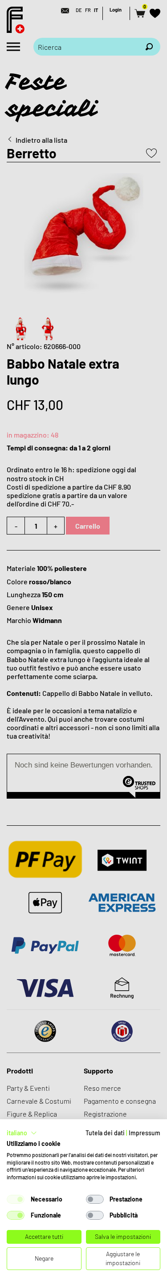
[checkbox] (15, 1199)
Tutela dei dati (105, 1133)
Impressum (144, 1133)
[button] (22, 1133)
